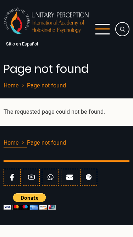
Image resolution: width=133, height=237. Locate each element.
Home (11, 85)
